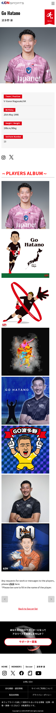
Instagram (4, 673)
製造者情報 (14, 695)
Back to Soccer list (28, 608)
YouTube (38, 673)
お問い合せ (28, 682)
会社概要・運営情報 (14, 688)
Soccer (49, 21)
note (30, 673)
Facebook (21, 673)
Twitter (13, 673)
